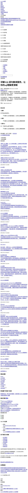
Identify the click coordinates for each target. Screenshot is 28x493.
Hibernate (3, 304)
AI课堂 (2, 13)
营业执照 (3, 462)
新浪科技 (3, 467)
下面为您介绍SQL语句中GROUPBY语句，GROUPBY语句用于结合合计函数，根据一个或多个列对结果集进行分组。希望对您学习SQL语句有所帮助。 (14, 161)
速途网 (13, 469)
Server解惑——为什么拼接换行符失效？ (14, 340)
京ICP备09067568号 (9, 453)
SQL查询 (5, 280)
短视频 (11, 18)
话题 (4, 68)
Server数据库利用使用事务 (11, 351)
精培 (9, 431)
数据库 (4, 135)
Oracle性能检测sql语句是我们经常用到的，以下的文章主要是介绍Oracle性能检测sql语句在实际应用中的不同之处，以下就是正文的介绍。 (14, 218)
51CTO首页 (3, 1)
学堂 (2, 4)
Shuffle (4, 293)
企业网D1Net (19, 471)
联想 (2, 329)
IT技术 (24, 20)
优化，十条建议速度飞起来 (10, 361)
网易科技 (11, 467)
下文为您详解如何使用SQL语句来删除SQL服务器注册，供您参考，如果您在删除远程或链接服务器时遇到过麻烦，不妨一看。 (14, 260)
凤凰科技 (15, 467)
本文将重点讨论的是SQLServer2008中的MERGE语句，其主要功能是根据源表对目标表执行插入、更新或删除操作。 (14, 238)
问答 (6, 24)
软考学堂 (18, 18)
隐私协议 (5, 446)
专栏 (10, 24)
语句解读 (8, 135)
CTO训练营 (17, 431)
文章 (2, 24)
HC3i (11, 425)
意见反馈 (5, 442)
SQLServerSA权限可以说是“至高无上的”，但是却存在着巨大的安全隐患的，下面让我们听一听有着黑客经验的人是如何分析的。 (14, 229)
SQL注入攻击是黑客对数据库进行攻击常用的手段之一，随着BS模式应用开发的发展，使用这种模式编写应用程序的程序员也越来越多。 (14, 207)
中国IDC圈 (13, 471)
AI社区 (4, 69)
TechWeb (2, 469)
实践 (6, 255)
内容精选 (5, 65)
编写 (8, 280)
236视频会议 (8, 471)
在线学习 (3, 23)
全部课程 (3, 20)
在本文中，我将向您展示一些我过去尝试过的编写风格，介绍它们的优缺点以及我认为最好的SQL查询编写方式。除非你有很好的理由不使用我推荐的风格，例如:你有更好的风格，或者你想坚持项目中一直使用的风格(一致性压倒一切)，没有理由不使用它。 (14, 272)
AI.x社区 (22, 428)
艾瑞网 (6, 469)
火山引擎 (5, 472)
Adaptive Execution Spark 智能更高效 (11, 283)
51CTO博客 (5, 428)
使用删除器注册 (8, 256)
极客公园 (4, 471)
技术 (2, 255)
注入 (4, 213)
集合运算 (6, 170)
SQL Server (3, 244)
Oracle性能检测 (7, 214)
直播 (12, 24)
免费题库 (9, 21)
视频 (4, 66)
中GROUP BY (7, 157)
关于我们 (5, 437)
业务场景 (3, 371)
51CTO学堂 (5, 431)
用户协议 (5, 444)
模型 (4, 255)
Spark (2, 293)
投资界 (23, 471)
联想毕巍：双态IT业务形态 (9, 316)
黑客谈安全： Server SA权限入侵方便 (12, 225)
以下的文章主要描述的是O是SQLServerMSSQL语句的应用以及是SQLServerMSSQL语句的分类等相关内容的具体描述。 (14, 309)
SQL (2, 135)
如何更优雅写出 (8, 267)
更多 (7, 398)
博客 (2, 3)
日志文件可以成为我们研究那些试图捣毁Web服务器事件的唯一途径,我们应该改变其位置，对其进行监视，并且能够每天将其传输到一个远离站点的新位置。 (14, 334)
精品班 (2, 6)
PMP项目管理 (4, 21)
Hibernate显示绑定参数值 (9, 295)
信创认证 (12, 20)
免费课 (2, 9)
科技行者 (23, 467)
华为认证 (16, 20)
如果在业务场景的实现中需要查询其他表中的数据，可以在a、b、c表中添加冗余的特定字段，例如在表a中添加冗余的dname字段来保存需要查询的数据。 (14, 365)
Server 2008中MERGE (9, 235)
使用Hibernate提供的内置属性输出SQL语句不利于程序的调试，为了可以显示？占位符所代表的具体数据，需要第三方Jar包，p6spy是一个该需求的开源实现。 (14, 298)
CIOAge (8, 425)
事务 (7, 359)
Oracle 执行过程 (8, 193)
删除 (4, 266)
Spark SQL (8, 293)
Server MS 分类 (7, 305)
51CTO (4, 425)
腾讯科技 (7, 467)
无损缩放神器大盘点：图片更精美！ (12, 180)
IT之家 (23, 469)
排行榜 (8, 18)
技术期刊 (5, 71)
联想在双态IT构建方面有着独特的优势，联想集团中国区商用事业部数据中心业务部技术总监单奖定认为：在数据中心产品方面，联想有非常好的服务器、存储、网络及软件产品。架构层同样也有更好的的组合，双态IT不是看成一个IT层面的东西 (14, 321)
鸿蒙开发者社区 (4, 12)
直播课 (14, 18)
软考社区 (3, 7)
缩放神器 (3, 191)
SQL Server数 (3, 359)
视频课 (2, 18)
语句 (4, 167)
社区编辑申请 (4, 76)
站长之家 (10, 469)
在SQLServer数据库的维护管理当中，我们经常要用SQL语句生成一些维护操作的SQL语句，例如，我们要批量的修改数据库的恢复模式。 (14, 343)
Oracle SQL (3, 202)
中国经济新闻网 (18, 469)
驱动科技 (19, 467)
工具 (8, 191)
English (4, 443)
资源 (4, 24)
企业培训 (3, 10)
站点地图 (5, 440)
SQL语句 (6, 177)
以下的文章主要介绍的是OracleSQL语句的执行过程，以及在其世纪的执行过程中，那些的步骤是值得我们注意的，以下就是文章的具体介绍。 (14, 196)
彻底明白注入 (6, 203)
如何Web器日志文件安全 (9, 330)
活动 (4, 72)
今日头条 (15, 133)
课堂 (8, 24)
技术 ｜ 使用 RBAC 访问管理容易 (11, 247)
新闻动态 (5, 439)
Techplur (14, 425)
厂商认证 (20, 20)
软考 (9, 20)
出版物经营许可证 (9, 462)
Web (6, 191)
